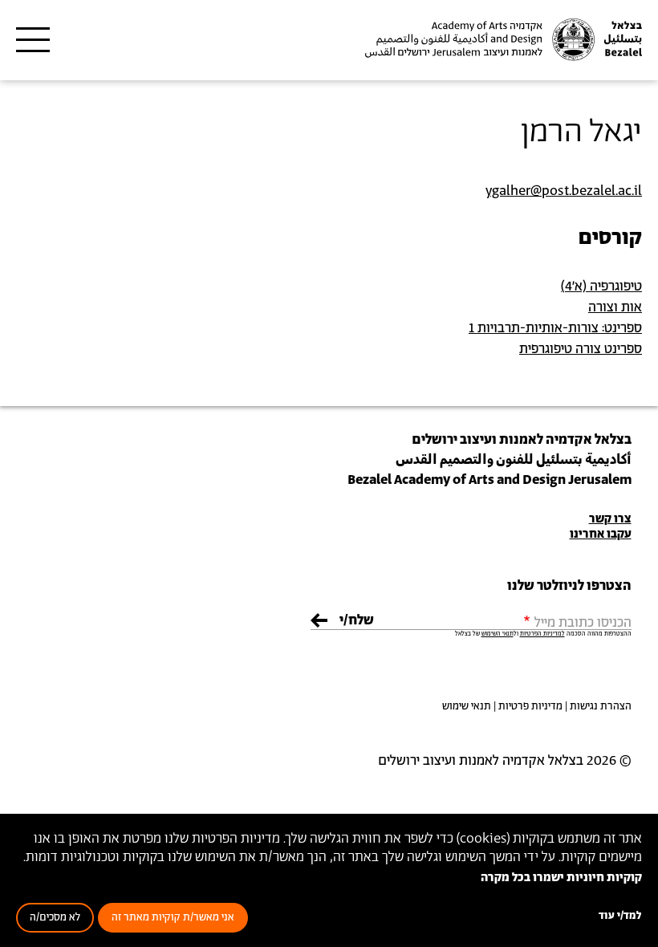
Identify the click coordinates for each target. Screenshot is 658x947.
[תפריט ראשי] (33, 40)
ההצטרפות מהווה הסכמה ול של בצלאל (543, 634)
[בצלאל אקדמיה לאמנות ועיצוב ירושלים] (501, 39)
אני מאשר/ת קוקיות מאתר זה (173, 917)
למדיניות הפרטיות (542, 634)
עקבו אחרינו (601, 534)
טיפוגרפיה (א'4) (601, 286)
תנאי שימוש (466, 706)
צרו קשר (610, 518)
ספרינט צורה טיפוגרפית (580, 349)
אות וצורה (615, 307)
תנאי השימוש (497, 634)
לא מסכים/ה (55, 917)
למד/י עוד (620, 916)
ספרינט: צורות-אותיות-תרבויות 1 (555, 328)
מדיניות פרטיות (530, 706)
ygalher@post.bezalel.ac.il (563, 191)
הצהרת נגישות (601, 706)
